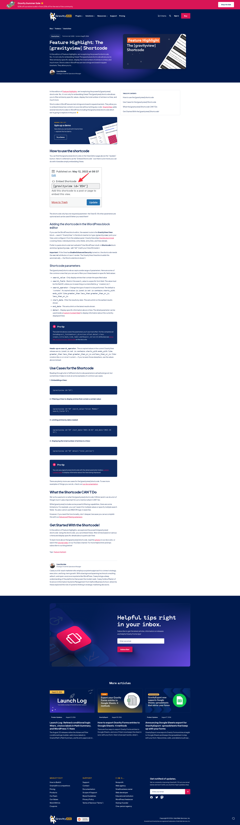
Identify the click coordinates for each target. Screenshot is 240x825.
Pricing (52, 789)
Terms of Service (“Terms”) (93, 803)
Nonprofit (119, 782)
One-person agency (124, 806)
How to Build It (55, 782)
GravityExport (103, 717)
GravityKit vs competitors (60, 786)
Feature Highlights (69, 91)
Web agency (121, 786)
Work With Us (55, 803)
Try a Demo (61, 137)
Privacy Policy (88, 799)
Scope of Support (90, 792)
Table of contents (129, 93)
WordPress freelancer (124, 799)
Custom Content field (71, 313)
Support (86, 782)
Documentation (89, 789)
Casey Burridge (61, 71)
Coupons (53, 806)
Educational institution (124, 796)
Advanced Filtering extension (70, 517)
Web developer (122, 792)
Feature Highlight (60, 552)
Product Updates (56, 717)
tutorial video (63, 543)
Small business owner (124, 789)
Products (58, 28)
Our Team (53, 796)
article (97, 540)
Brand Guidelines (89, 796)
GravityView (67, 28)
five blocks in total (106, 238)
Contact (86, 786)
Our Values (54, 799)
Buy (185, 16)
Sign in (176, 16)
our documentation (90, 484)
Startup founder (122, 803)
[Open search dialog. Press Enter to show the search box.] (170, 16)
